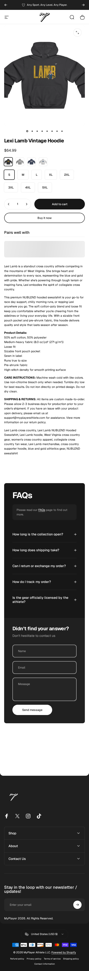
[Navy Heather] (31, 162)
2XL (67, 175)
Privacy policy (34, 958)
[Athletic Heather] (20, 162)
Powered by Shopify (63, 952)
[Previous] (5, 5)
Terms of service (52, 958)
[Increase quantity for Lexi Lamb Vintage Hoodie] (26, 204)
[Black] (8, 162)
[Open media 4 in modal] (77, 32)
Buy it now (44, 218)
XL (51, 175)
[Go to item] (27, 131)
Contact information (44, 964)
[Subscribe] (77, 905)
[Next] (83, 5)
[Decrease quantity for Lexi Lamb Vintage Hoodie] (8, 204)
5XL (45, 187)
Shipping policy (71, 958)
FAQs (41, 510)
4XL (28, 187)
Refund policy (17, 958)
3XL (11, 187)
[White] (43, 162)
